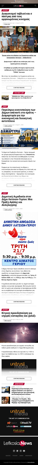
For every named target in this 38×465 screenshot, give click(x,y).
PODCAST (15, 455)
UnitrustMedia (30, 462)
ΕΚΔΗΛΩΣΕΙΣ (28, 455)
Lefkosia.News (8, 126)
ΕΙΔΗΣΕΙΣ (8, 455)
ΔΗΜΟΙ (21, 455)
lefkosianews (7, 320)
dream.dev (7, 24)
